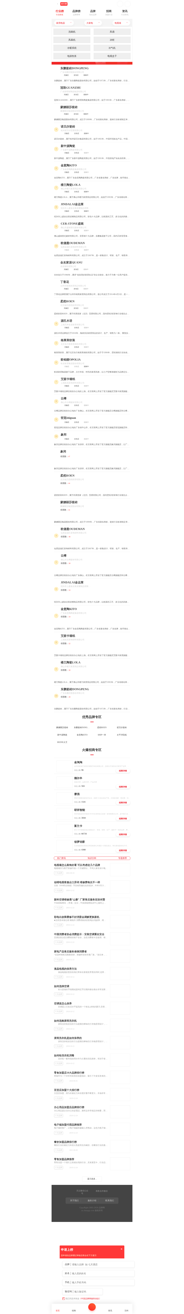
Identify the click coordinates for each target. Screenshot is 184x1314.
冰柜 (112, 39)
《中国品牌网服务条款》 (90, 1299)
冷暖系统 (72, 48)
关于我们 (74, 1200)
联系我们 (109, 1200)
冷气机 (112, 48)
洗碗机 (71, 31)
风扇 (112, 31)
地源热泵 (72, 56)
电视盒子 (112, 56)
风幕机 (71, 39)
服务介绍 (92, 1200)
